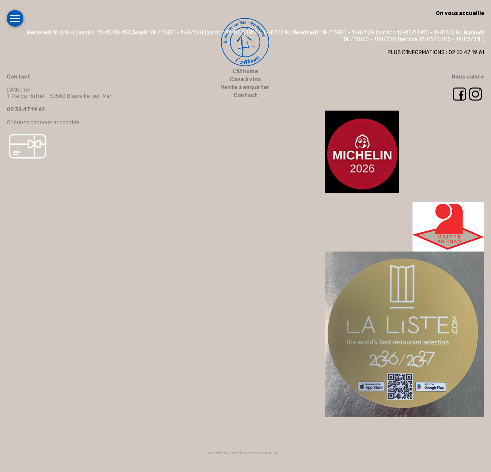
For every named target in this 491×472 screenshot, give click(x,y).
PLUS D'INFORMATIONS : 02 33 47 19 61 (435, 52)
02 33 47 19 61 (26, 109)
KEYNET (276, 453)
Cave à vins (245, 79)
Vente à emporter (245, 87)
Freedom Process (247, 453)
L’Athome (245, 71)
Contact (245, 95)
